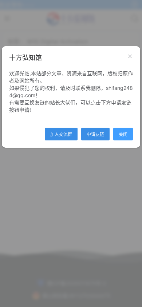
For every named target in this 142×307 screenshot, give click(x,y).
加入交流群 (61, 134)
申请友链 (95, 134)
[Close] (130, 56)
